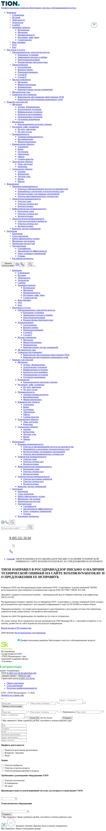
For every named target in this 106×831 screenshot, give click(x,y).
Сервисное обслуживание (24, 94)
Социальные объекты (22, 169)
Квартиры (22, 166)
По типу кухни (25, 132)
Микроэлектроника (27, 84)
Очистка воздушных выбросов (32, 221)
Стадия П (22, 74)
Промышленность (26, 35)
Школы (21, 181)
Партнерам (12, 231)
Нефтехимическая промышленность (29, 209)
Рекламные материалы (22, 258)
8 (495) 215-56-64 (15, 673)
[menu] (35, 266)
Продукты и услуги (16, 50)
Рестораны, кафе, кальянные (25, 127)
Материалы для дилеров (23, 241)
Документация (19, 246)
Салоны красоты (25, 159)
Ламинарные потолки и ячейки (32, 57)
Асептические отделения (29, 109)
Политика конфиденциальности (22, 688)
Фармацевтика (24, 87)
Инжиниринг (13, 184)
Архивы (21, 171)
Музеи (21, 179)
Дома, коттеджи (25, 164)
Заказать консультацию (12, 706)
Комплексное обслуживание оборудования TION (41, 97)
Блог (14, 47)
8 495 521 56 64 (20, 538)
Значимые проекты (21, 27)
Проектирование (20, 64)
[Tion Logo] (10, 640)
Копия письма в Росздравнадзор (16, 628)
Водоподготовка (25, 206)
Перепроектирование (28, 72)
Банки (20, 149)
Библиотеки (23, 174)
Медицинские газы (21, 92)
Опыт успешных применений (32, 253)
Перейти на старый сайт (12, 695)
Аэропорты (23, 146)
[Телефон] (22, 264)
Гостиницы (23, 151)
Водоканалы (23, 30)
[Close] (2, 698)
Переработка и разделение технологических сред (41, 191)
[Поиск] (30, 264)
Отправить (67, 718)
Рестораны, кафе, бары (28, 37)
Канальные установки (28, 55)
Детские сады (24, 176)
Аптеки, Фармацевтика (29, 107)
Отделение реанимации (29, 119)
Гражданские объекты (22, 161)
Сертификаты (24, 248)
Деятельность (18, 20)
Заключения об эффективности (32, 251)
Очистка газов (24, 201)
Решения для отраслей (17, 102)
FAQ (14, 45)
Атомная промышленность (30, 137)
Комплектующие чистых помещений (35, 89)
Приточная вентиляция (29, 60)
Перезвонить (68, 712)
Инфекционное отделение (30, 112)
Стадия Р (22, 77)
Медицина (23, 32)
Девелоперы (23, 154)
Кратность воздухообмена (30, 114)
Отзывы (21, 256)
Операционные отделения (30, 117)
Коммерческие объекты (23, 144)
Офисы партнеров (15, 683)
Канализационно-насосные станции (35, 124)
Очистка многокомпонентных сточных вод (38, 196)
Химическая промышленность (26, 199)
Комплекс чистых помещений (26, 228)
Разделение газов (26, 211)
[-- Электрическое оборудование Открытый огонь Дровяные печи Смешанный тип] (15, 811)
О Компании (18, 15)
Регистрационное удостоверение (30, 633)
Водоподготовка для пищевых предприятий (38, 194)
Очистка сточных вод (28, 204)
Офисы (21, 156)
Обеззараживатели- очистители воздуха (31, 52)
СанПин (16, 25)
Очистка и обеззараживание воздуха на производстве (43, 189)
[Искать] (30, 527)
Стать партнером (20, 236)
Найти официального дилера (25, 238)
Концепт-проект (25, 69)
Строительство (25, 40)
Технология (17, 22)
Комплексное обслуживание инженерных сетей (40, 99)
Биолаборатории (25, 139)
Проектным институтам (23, 243)
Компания (11, 12)
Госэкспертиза (24, 67)
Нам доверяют (19, 42)
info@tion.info (30, 673)
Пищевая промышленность (25, 186)
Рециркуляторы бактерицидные (33, 62)
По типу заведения (26, 129)
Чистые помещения (21, 79)
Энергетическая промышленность (28, 219)
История (16, 17)
